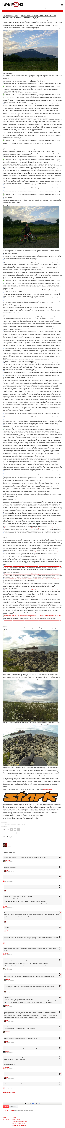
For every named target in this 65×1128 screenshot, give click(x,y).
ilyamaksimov (8, 860)
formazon (7, 953)
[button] (25, 1103)
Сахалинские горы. (10, 16)
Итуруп (18, 824)
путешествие (12, 824)
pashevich (7, 1031)
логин (61, 8)
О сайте (14, 1117)
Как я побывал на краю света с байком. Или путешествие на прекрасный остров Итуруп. (29, 17)
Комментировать (9, 1092)
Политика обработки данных (18, 1123)
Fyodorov (8, 979)
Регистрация (6, 1119)
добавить (6, 1106)
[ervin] (5, 847)
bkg (6, 906)
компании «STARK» (48, 789)
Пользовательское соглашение (19, 1125)
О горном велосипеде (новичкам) (19, 1121)
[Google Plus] (18, 829)
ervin (7, 870)
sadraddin (7, 1051)
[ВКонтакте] (15, 829)
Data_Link (7, 968)
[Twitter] (11, 829)
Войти (4, 1117)
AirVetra (7, 880)
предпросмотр (13, 1106)
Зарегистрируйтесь (49, 8)
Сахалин (23, 824)
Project (7, 824)
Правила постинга (16, 1119)
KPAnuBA (7, 1067)
